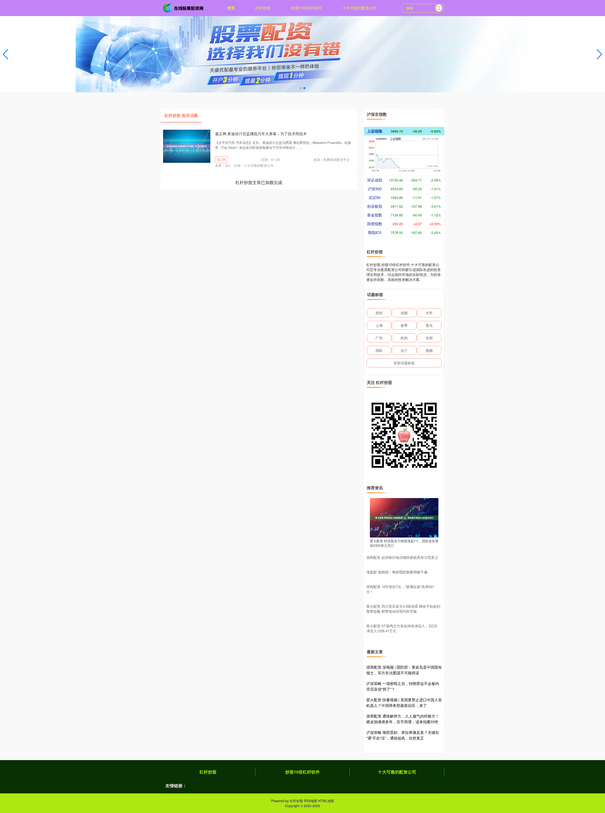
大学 (429, 312)
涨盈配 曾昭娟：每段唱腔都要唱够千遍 (397, 571)
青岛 (429, 325)
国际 (379, 350)
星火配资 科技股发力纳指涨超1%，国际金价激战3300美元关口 (404, 542)
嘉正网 (221, 159)
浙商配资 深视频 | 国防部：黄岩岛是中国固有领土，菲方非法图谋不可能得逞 (404, 669)
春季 (404, 325)
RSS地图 (310, 800)
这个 (404, 350)
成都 (404, 312)
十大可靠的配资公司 (359, 8)
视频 (429, 350)
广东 (379, 337)
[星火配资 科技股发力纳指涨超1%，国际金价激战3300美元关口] (404, 517)
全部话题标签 (404, 362)
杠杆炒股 (262, 8)
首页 (231, 8)
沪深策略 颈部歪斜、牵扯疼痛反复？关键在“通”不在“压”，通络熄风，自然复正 (402, 735)
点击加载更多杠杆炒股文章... (259, 182)
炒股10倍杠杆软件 (306, 8)
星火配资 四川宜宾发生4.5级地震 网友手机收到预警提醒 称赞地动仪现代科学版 (403, 609)
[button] (599, 54)
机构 (404, 337)
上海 (379, 325)
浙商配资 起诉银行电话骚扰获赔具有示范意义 (402, 557)
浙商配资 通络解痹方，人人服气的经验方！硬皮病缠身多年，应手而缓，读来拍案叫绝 (402, 718)
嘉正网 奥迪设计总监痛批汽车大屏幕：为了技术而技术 (261, 133)
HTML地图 (326, 800)
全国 (429, 337)
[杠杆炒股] (184, 7)
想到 (379, 312)
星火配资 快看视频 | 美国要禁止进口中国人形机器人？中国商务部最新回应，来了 (404, 702)
